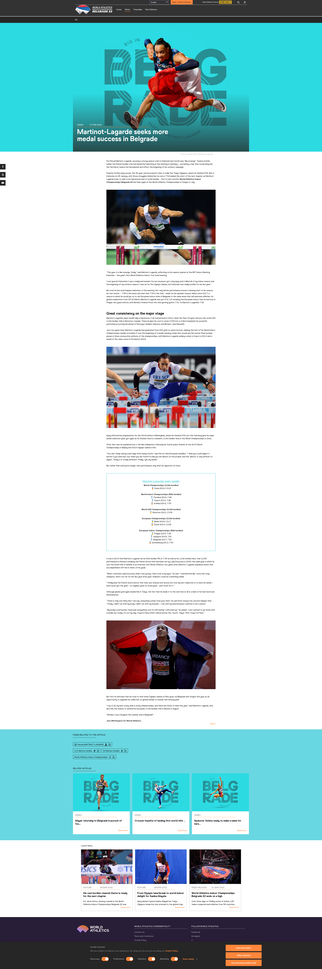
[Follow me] (75, 744)
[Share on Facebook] (3, 166)
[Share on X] (3, 175)
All (76, 19)
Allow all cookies (243, 948)
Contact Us (139, 932)
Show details (188, 959)
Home (119, 9)
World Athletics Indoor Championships (91, 757)
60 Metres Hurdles (111, 751)
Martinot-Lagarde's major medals (161, 481)
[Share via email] (3, 183)
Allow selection (243, 955)
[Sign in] (245, 2)
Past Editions (151, 9)
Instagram (195, 936)
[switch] (129, 959)
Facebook (195, 932)
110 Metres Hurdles (83, 751)
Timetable (137, 9)
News (127, 9)
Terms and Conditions (143, 936)
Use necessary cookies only (243, 963)
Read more (123, 830)
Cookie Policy (171, 951)
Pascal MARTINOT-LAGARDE (90, 744)
